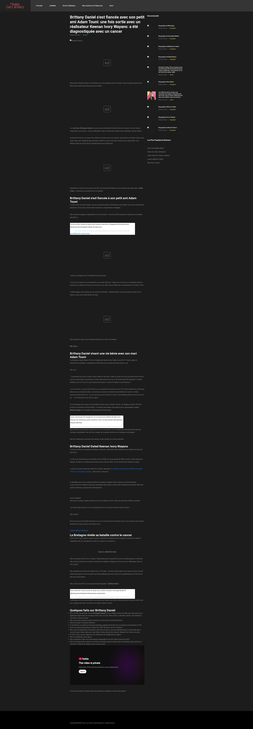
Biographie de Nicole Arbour (167, 127)
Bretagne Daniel (89, 426)
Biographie (173, 28)
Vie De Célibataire (69, 6)
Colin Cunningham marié (155, 148)
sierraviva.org (109, 723)
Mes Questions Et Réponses (92, 6)
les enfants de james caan (80, 234)
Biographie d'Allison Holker (167, 107)
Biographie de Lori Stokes (166, 117)
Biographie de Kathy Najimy (167, 57)
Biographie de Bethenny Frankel (168, 46)
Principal (39, 6)
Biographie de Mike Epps (166, 25)
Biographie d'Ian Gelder (166, 82)
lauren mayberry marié (155, 159)
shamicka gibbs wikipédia (156, 152)
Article (85, 35)
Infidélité (53, 6)
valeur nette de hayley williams (158, 155)
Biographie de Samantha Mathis (168, 36)
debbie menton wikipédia (79, 530)
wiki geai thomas (153, 163)
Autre (111, 6)
